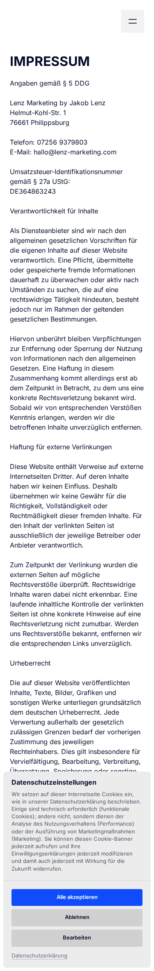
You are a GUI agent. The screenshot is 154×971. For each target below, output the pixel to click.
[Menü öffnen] (132, 21)
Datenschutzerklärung (39, 956)
